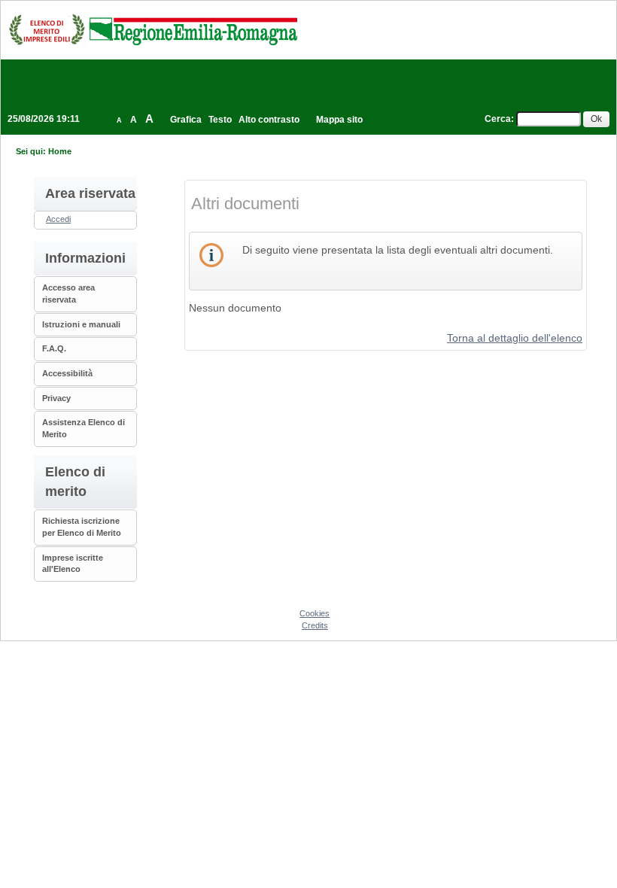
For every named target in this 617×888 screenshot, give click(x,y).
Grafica (186, 119)
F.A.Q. (54, 348)
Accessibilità (67, 373)
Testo (220, 119)
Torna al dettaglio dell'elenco (514, 338)
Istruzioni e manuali (81, 324)
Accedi (58, 219)
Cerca (498, 119)
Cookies (314, 613)
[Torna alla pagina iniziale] (152, 29)
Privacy (56, 398)
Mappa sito (339, 119)
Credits (315, 625)
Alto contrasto (269, 119)
